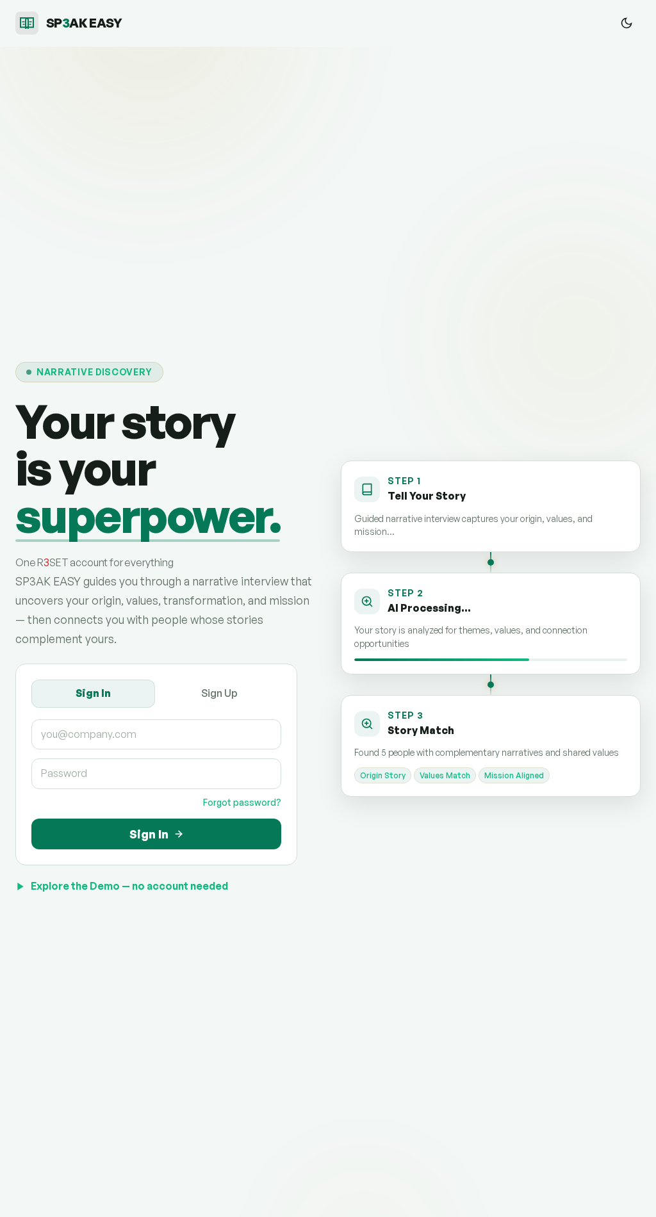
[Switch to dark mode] (626, 23)
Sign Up (219, 693)
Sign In (93, 693)
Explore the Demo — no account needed (129, 885)
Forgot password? (242, 802)
